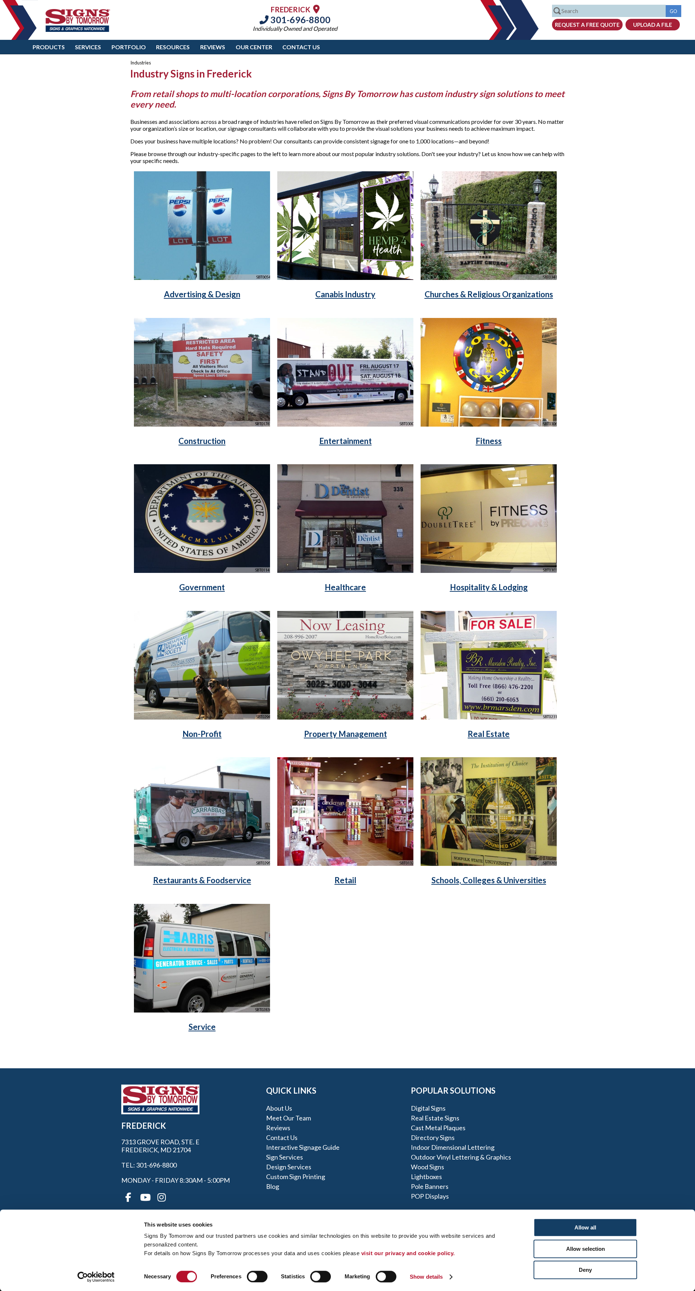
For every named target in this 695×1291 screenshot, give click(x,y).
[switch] (257, 1276)
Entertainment (345, 441)
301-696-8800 (299, 19)
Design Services (288, 1167)
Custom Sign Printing (295, 1177)
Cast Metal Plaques (438, 1128)
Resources (173, 46)
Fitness (489, 441)
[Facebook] (128, 1197)
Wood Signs (427, 1167)
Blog (272, 1186)
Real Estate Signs (435, 1118)
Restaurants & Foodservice (202, 880)
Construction (202, 441)
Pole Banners (429, 1186)
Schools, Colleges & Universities (488, 880)
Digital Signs (428, 1108)
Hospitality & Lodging (489, 587)
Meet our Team (288, 1118)
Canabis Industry (345, 294)
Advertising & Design (202, 294)
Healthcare (345, 587)
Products (49, 46)
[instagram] (161, 1197)
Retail (345, 880)
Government (202, 587)
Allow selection (585, 1249)
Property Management (345, 734)
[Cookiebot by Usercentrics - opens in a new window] (96, 1276)
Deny (585, 1270)
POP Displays (430, 1196)
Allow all (585, 1227)
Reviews (212, 46)
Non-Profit (202, 734)
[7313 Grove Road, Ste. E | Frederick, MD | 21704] (316, 9)
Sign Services (284, 1157)
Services (88, 46)
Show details (426, 1277)
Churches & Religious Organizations (489, 294)
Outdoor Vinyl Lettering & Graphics (461, 1157)
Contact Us (301, 46)
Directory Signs (433, 1137)
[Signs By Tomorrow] (77, 29)
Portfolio (128, 46)
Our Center (254, 46)
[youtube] (145, 1197)
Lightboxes (426, 1177)
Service (202, 1027)
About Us (279, 1108)
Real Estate (489, 734)
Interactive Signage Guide (303, 1147)
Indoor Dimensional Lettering (452, 1147)
